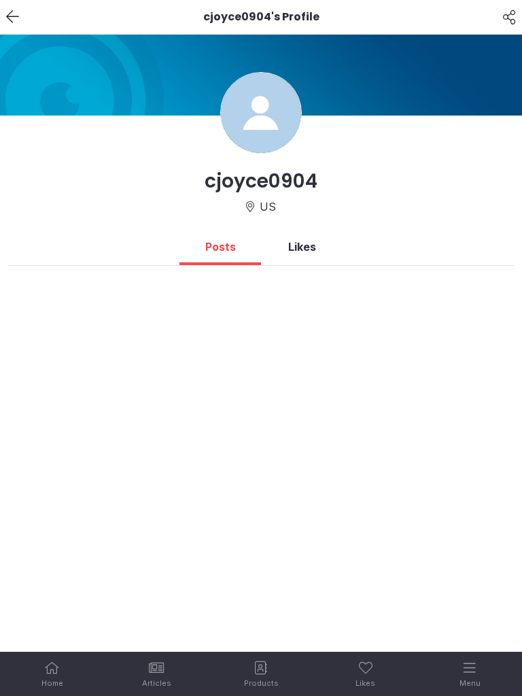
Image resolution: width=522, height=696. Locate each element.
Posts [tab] (220, 247)
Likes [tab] (302, 247)
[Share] (509, 17)
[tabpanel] (261, 271)
